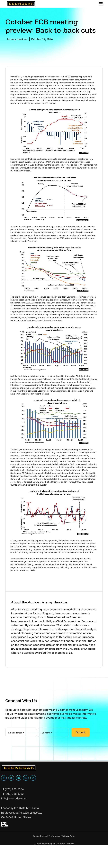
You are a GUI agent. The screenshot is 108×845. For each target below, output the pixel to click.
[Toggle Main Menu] (100, 4)
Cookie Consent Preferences (46, 836)
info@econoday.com (13, 798)
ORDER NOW (92, 831)
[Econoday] (21, 4)
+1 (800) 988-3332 (12, 793)
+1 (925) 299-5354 (12, 789)
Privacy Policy (68, 836)
